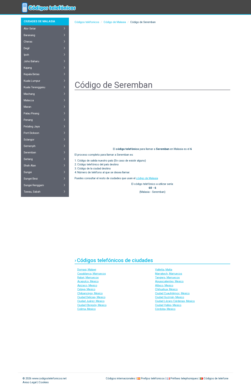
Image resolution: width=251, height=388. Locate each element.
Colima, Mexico (86, 309)
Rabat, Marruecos (88, 277)
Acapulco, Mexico (88, 281)
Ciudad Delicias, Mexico (91, 297)
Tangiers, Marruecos (167, 277)
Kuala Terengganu (34, 87)
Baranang (29, 35)
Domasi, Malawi (86, 269)
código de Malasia (147, 178)
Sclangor (29, 139)
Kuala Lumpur (32, 80)
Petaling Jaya (32, 126)
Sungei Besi (31, 178)
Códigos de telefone (216, 378)
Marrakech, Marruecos (168, 273)
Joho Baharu (31, 61)
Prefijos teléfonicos (153, 378)
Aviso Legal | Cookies (36, 382)
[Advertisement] (152, 52)
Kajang (28, 67)
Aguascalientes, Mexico (169, 281)
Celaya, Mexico (86, 289)
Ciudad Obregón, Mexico (92, 305)
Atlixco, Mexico (164, 285)
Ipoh (26, 54)
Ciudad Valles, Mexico (168, 305)
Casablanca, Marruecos (91, 273)
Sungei (28, 172)
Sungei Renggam (34, 185)
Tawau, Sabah (32, 191)
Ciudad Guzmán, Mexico (169, 297)
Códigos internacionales (120, 378)
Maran (27, 106)
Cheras (28, 41)
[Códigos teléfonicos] (48, 4)
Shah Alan (30, 165)
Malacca (29, 100)
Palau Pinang (31, 113)
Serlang (28, 159)
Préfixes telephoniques (184, 378)
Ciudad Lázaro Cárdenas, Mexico (175, 301)
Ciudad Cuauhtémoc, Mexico (172, 293)
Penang (28, 120)
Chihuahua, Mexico (166, 289)
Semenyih (29, 146)
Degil (26, 48)
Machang (29, 94)
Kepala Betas (32, 74)
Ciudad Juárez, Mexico (91, 301)
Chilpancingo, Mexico (90, 293)
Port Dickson (31, 133)
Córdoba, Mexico (165, 309)
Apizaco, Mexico (87, 285)
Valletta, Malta (163, 269)
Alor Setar (30, 28)
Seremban (30, 152)
